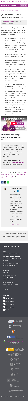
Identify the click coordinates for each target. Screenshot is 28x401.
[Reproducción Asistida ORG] (9, 5)
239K (4, 2)
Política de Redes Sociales (9, 265)
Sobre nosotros (6, 249)
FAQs (6, 10)
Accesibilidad (6, 270)
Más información (14, 224)
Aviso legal (5, 272)
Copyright (5, 286)
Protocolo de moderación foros (10, 284)
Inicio (2, 10)
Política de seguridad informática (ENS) (12, 258)
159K (15, 2)
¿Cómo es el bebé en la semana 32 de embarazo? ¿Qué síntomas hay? (13, 174)
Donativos (5, 289)
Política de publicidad (8, 282)
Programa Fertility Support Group (11, 253)
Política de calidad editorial (9, 275)
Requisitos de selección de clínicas (11, 256)
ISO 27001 (5, 260)
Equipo (4, 251)
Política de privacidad (8, 277)
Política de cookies (7, 279)
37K (20, 2)
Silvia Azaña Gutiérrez (13, 10)
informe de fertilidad (18, 162)
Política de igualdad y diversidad (11, 263)
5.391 (9, 2)
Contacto (5, 268)
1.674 (25, 2)
